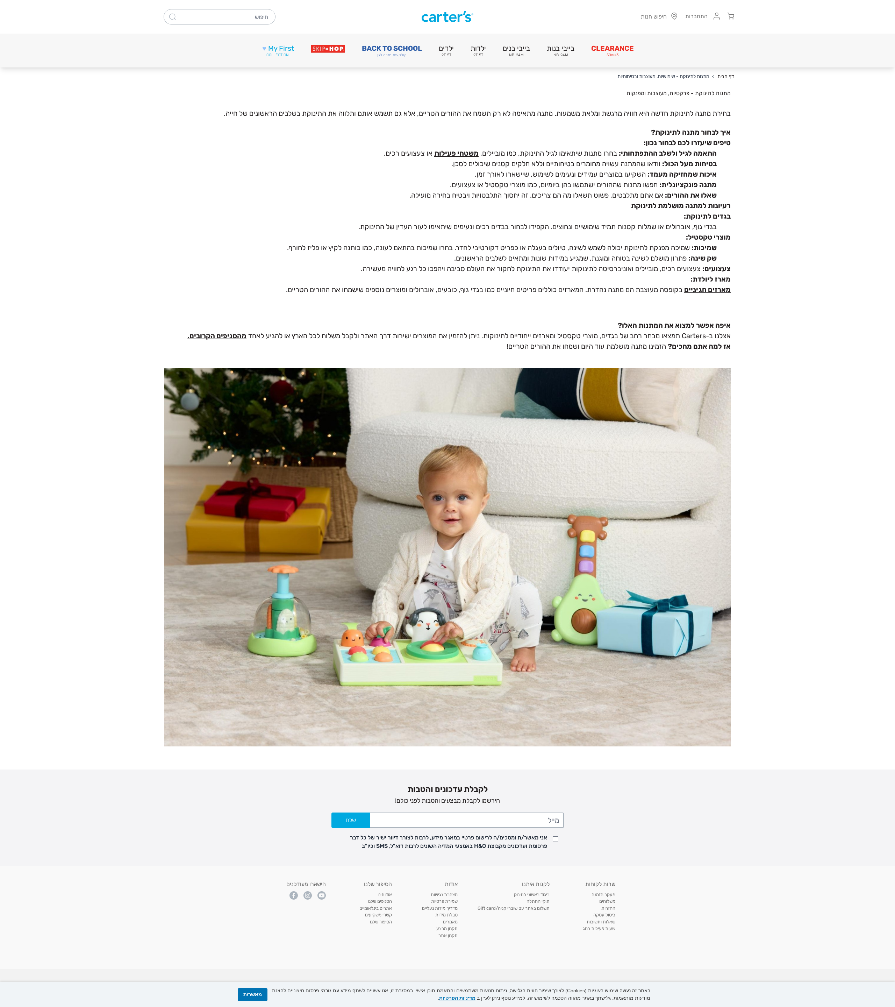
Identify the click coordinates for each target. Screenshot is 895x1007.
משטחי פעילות (456, 153)
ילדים (446, 50)
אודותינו (385, 894)
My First (278, 50)
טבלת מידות (446, 914)
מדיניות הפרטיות (457, 998)
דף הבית (725, 76)
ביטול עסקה (604, 914)
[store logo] (447, 16)
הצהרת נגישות (444, 894)
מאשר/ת (252, 994)
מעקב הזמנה (603, 894)
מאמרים (450, 921)
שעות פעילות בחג (599, 928)
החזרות (608, 908)
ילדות (478, 50)
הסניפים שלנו (380, 901)
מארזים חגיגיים (707, 289)
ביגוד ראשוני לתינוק (532, 894)
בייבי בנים (516, 50)
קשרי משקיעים (378, 914)
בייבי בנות (560, 50)
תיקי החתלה (538, 901)
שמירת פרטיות (444, 901)
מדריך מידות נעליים (440, 908)
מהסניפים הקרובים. (216, 336)
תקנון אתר (448, 935)
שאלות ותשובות (601, 921)
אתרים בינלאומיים (375, 908)
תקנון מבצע (447, 928)
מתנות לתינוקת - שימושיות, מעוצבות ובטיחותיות (663, 76)
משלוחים (607, 901)
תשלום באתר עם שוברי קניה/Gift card (514, 908)
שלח (351, 820)
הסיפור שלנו (381, 921)
